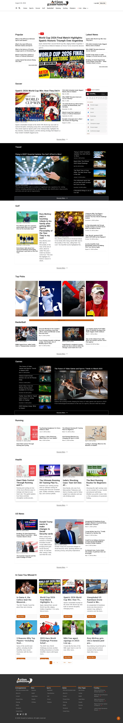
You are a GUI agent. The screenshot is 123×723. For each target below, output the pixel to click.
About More (21, 616)
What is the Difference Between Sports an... (99, 691)
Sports (31, 8)
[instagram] (23, 714)
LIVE (42, 33)
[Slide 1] (59, 320)
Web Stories (82, 690)
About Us (18, 693)
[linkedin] (26, 714)
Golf (43, 8)
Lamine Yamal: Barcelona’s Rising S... (100, 709)
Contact (18, 696)
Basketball (50, 8)
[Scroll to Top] (118, 718)
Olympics (72, 8)
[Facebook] (18, 714)
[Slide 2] (61, 320)
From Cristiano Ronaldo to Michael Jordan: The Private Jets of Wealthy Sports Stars (49, 342)
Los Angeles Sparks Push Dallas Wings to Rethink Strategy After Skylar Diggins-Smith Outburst (95, 330)
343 (65, 662)
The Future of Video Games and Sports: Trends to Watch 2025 (78, 369)
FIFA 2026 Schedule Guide (22, 690)
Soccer (38, 8)
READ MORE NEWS (33, 65)
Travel (80, 708)
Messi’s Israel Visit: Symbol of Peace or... (100, 704)
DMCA (17, 705)
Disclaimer (18, 708)
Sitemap (18, 702)
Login (95, 3)
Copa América (50, 693)
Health (33, 693)
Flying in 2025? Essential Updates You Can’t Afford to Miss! (38, 154)
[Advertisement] (61, 21)
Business (34, 690)
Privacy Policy (19, 699)
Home (25, 8)
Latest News (35, 696)
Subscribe (102, 3)
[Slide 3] (64, 320)
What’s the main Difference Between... (101, 695)
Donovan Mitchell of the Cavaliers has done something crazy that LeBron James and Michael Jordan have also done (49, 331)
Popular (33, 699)
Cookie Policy (19, 711)
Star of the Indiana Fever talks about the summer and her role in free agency (96, 340)
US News (34, 702)
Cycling (65, 8)
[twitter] (20, 714)
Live (80, 8)
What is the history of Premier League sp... (99, 700)
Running (58, 8)
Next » (70, 662)
